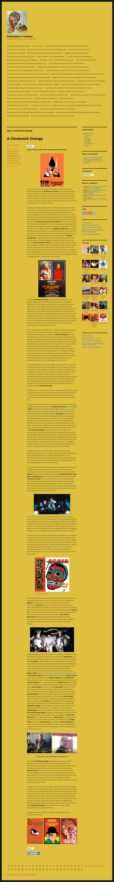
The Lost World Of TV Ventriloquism (19, 91)
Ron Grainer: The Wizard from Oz (79, 49)
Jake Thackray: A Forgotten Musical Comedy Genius (66, 63)
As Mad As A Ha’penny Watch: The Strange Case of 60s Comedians (74, 77)
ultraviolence (10, 163)
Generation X (86, 133)
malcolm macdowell (12, 160)
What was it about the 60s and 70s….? (19, 98)
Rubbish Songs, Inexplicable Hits (18, 116)
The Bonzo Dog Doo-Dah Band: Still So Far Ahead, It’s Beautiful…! (66, 46)
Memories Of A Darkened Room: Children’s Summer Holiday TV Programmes (63, 67)
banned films (15, 155)
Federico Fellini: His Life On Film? (18, 105)
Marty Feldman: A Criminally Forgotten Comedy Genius (25, 70)
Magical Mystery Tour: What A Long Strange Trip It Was (56, 81)
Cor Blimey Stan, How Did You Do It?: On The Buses (69, 102)
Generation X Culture (20, 36)
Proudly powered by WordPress (28, 874)
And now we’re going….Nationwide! (18, 46)
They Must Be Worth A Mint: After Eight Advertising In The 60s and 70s (30, 112)
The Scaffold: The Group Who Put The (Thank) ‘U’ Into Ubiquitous (67, 70)
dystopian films (11, 158)
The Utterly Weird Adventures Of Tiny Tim (21, 56)
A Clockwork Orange (14, 84)
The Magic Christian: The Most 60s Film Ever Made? (57, 60)
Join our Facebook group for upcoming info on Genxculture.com (52, 116)
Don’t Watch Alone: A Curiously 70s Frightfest (22, 60)
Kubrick (18, 158)
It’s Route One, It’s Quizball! (16, 53)
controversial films (12, 156)
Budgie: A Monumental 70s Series (76, 53)
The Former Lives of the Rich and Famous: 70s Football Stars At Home (68, 88)
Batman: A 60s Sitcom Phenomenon (79, 56)
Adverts (87, 135)
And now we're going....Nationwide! (91, 234)
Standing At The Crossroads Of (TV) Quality (21, 67)
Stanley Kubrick (15, 162)
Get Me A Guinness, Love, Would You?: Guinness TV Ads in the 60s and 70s (76, 105)
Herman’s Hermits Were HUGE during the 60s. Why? (45, 53)
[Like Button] (29, 146)
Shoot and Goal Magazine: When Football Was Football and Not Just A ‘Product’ (77, 74)
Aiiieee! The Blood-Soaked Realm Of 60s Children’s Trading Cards (28, 102)
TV (85, 145)
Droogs (19, 156)
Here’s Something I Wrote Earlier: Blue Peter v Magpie (41, 84)
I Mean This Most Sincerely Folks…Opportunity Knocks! (25, 88)
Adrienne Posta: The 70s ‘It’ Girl (86, 60)
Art (85, 137)
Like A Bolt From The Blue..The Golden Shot (21, 81)
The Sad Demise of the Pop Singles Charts (54, 95)
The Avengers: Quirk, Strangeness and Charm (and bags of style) (28, 77)
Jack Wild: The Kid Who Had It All (44, 91)
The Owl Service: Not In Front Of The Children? (22, 109)
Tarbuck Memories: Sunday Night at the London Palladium (80, 84)
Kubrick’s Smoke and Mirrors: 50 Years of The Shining (57, 109)
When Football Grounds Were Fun (45, 98)
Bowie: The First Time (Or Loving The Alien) (91, 81)
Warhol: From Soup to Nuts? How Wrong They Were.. (88, 95)
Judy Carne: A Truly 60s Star (40, 105)
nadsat (9, 162)
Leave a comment (12, 166)
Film (8, 147)
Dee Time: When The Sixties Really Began (51, 56)
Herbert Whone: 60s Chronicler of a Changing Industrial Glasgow (78, 112)
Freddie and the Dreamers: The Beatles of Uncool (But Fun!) (27, 63)
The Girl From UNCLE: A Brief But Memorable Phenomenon (46, 49)
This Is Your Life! (38, 46)
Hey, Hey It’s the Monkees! (16, 49)
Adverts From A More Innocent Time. (93, 157)
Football (87, 140)
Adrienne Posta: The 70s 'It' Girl (90, 225)
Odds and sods (88, 144)
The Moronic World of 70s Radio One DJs (70, 91)
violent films (18, 163)
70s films (9, 149)
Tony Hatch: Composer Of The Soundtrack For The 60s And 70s (28, 74)
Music (86, 142)
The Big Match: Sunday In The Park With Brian (22, 95)
